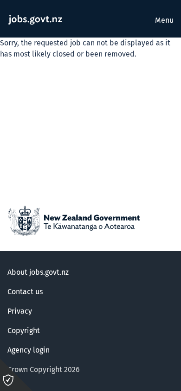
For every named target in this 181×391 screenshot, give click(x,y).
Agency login (28, 350)
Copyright (23, 330)
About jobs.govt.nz (38, 272)
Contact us (25, 292)
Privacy (19, 311)
